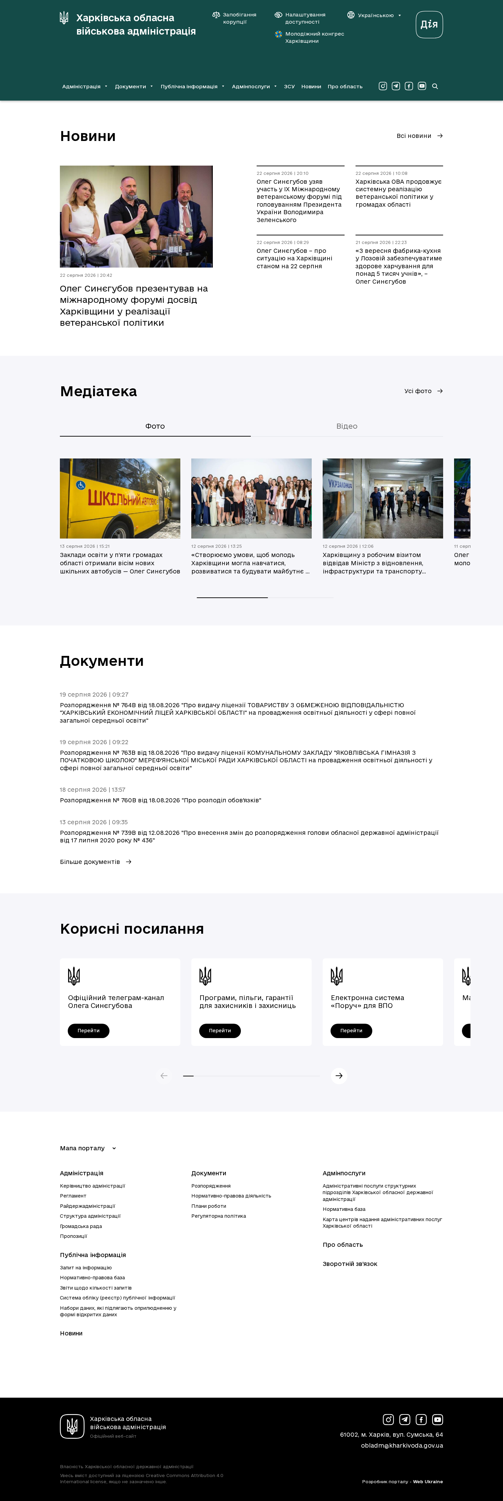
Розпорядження (211, 1186)
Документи (208, 1173)
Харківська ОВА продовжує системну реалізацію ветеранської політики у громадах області (399, 193)
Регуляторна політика (218, 1216)
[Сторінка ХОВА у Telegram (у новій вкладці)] (396, 86)
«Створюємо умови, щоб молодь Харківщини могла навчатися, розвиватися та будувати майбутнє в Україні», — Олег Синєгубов (250, 563)
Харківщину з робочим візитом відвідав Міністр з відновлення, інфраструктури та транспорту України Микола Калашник (373, 563)
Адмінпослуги (344, 1173)
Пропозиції (74, 1236)
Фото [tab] (155, 426)
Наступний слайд (339, 1076)
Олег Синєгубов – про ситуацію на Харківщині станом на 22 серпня (294, 258)
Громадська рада (81, 1226)
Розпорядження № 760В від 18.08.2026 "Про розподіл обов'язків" (160, 800)
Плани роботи (208, 1206)
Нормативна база (344, 1209)
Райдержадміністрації (88, 1206)
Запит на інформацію (86, 1267)
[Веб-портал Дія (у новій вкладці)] (429, 23)
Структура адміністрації (90, 1216)
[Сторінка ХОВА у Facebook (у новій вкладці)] (409, 86)
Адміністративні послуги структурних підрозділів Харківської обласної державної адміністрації (378, 1192)
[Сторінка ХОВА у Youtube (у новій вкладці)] (422, 86)
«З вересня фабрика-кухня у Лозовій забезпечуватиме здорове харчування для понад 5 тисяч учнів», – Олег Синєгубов (399, 266)
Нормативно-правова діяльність (231, 1196)
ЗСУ (289, 86)
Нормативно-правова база (92, 1277)
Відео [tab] (347, 426)
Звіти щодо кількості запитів (96, 1288)
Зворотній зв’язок (350, 1263)
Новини (311, 86)
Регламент (73, 1196)
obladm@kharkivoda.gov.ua (402, 1445)
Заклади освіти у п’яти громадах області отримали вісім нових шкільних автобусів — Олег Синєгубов (120, 563)
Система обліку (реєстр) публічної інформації (118, 1298)
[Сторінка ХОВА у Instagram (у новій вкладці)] (383, 86)
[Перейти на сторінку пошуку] (435, 86)
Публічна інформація (93, 1255)
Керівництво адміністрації (93, 1186)
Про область (345, 86)
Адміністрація (81, 1173)
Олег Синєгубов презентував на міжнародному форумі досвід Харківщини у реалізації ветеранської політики (134, 305)
